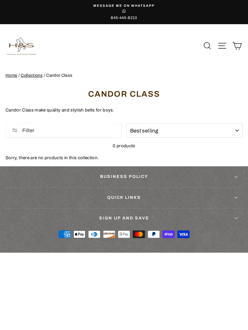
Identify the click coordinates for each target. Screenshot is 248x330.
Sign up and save (124, 218)
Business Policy (124, 176)
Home (11, 75)
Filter (27, 130)
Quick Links (124, 197)
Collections (32, 75)
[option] (124, 12)
